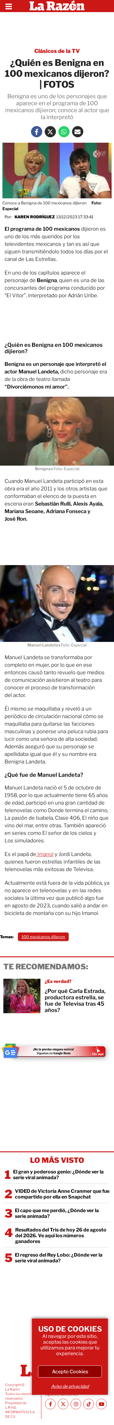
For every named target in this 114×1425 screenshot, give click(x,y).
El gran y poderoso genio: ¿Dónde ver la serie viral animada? (58, 1174)
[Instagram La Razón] (76, 1404)
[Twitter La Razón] (50, 131)
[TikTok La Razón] (88, 1404)
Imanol (45, 854)
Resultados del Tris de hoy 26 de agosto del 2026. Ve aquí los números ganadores (60, 1235)
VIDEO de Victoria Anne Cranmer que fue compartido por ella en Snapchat (62, 1194)
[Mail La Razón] (77, 131)
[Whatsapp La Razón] (64, 131)
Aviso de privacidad (70, 1386)
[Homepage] (57, 6)
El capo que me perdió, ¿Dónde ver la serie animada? (57, 1213)
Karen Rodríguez (35, 216)
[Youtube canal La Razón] (101, 1404)
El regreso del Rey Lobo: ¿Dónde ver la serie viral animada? (58, 1258)
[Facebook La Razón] (36, 131)
